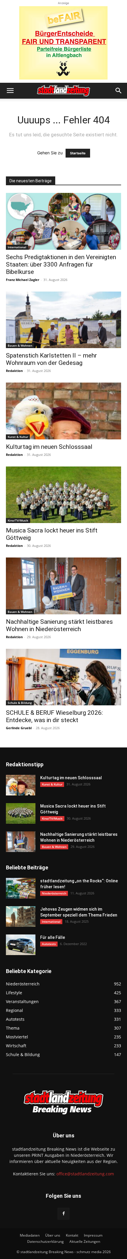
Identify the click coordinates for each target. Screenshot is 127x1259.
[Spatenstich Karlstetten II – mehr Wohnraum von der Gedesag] (63, 320)
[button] (10, 91)
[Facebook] (63, 1214)
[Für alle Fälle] (20, 944)
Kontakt (72, 1235)
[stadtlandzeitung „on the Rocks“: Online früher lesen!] (20, 888)
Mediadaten (30, 1235)
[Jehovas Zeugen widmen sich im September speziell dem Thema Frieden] (20, 916)
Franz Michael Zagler (22, 279)
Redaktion (14, 370)
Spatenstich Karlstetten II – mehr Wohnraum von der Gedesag (51, 359)
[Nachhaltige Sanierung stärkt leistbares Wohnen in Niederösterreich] (63, 585)
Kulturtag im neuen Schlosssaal (49, 446)
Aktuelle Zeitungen (84, 1241)
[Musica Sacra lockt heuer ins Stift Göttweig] (63, 494)
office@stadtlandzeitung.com (85, 1174)
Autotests (49, 944)
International (17, 247)
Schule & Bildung (20, 703)
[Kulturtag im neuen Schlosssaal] (63, 411)
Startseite (78, 153)
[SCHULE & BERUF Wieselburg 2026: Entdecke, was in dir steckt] (63, 677)
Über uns (52, 1235)
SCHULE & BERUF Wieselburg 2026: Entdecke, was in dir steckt (54, 716)
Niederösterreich (54, 893)
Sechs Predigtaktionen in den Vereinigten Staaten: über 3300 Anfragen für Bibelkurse (61, 264)
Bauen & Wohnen (20, 345)
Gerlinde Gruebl (19, 728)
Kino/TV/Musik (18, 520)
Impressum (93, 1235)
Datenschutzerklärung (45, 1241)
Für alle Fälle (52, 937)
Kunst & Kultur (18, 437)
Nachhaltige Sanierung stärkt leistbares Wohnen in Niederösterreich (59, 625)
